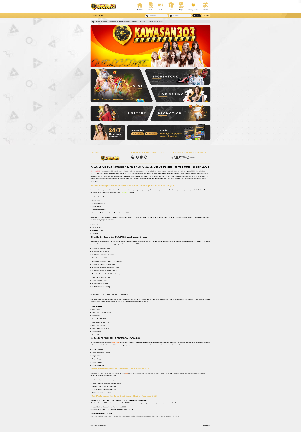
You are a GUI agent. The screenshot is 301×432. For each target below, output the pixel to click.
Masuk (196, 16)
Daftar (206, 16)
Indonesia (206, 426)
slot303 (100, 416)
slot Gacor (97, 241)
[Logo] (103, 6)
